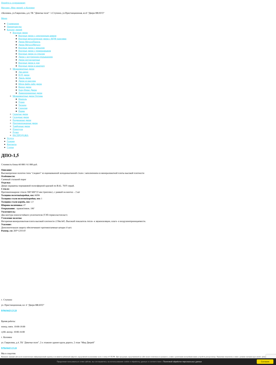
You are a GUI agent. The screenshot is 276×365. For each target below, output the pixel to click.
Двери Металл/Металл (29, 44)
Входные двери (20, 32)
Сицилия (22, 108)
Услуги (10, 138)
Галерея (11, 141)
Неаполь (22, 98)
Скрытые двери (20, 114)
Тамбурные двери (21, 126)
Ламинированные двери (30, 92)
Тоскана (22, 104)
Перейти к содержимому (13, 2)
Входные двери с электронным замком (37, 35)
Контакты (12, 144)
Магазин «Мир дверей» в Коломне (18, 8)
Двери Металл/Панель (29, 41)
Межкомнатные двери (23, 68)
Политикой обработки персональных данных (182, 362)
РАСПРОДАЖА (20, 135)
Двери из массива (27, 80)
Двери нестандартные (29, 59)
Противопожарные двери (25, 123)
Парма (21, 111)
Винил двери (24, 86)
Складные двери (21, 117)
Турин (21, 101)
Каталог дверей (14, 29)
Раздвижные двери (22, 120)
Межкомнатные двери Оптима (28, 95)
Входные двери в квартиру (31, 65)
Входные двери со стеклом (31, 53)
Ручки (16, 132)
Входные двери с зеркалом (31, 47)
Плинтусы (18, 129)
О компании (13, 23)
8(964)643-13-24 (9, 310)
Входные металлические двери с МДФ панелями (42, 38)
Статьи (10, 147)
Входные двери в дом (29, 62)
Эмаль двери (24, 77)
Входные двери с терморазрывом (34, 50)
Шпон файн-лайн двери (30, 83)
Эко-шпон (23, 71)
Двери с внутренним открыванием (35, 56)
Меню (4, 18)
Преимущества (14, 26)
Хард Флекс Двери (27, 89)
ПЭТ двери (23, 74)
